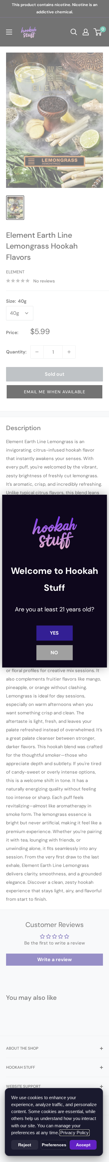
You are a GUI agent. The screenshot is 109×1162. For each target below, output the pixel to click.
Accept (83, 1144)
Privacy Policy (74, 1132)
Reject (24, 1144)
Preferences (54, 1144)
